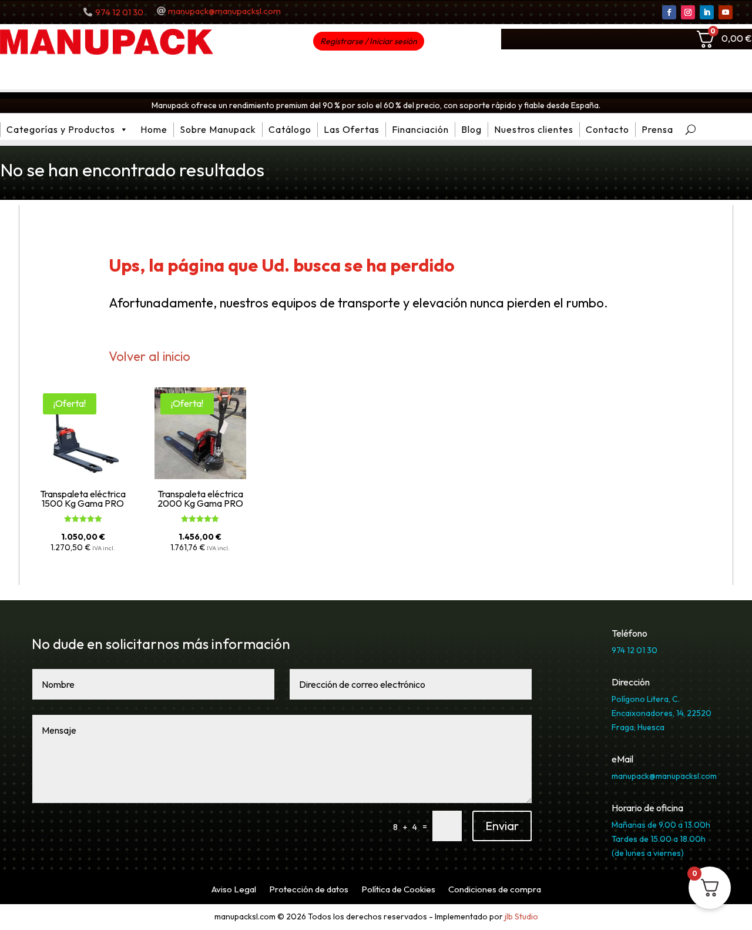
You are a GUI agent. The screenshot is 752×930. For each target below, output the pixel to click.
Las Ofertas (352, 129)
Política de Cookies (398, 890)
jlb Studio (521, 916)
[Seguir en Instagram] (688, 12)
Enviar (502, 825)
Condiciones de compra (494, 890)
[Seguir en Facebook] (669, 12)
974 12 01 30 (119, 12)
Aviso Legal (234, 890)
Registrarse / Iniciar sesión (368, 41)
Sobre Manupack (218, 129)
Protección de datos (308, 890)
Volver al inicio (149, 356)
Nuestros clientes (533, 129)
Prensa (657, 129)
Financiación (420, 129)
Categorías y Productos (60, 129)
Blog (471, 129)
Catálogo (289, 129)
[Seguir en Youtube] (726, 12)
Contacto (607, 129)
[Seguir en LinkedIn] (707, 12)
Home (153, 129)
